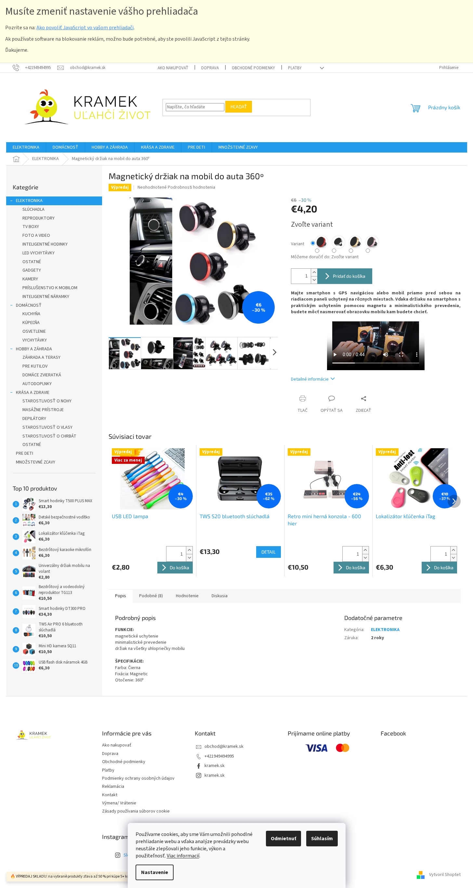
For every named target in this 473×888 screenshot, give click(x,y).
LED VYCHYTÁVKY (38, 253)
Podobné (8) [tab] (151, 596)
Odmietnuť (283, 838)
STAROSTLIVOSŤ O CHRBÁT (49, 436)
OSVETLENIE (34, 331)
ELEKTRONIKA (29, 200)
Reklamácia (113, 786)
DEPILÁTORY (34, 418)
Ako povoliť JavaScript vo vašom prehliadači (85, 27)
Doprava (210, 68)
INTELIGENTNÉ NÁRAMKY (45, 296)
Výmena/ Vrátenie (119, 803)
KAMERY (30, 279)
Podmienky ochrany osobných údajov (138, 778)
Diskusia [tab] (220, 596)
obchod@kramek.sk (223, 746)
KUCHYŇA (31, 314)
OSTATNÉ (31, 262)
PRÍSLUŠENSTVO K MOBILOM (49, 288)
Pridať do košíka (349, 276)
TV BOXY (30, 226)
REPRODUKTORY (38, 218)
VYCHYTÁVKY (34, 340)
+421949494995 (219, 756)
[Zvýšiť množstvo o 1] (314, 272)
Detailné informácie (310, 379)
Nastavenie (154, 872)
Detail (268, 552)
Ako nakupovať (173, 68)
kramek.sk (214, 765)
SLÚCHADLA (33, 209)
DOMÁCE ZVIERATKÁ (41, 375)
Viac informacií (183, 855)
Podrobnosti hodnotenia (191, 187)
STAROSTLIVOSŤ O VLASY (47, 427)
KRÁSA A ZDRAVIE (32, 392)
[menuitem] (26, 147)
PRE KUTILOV (34, 366)
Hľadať (238, 106)
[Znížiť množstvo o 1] (314, 280)
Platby (295, 68)
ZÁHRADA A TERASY (41, 357)
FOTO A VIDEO (36, 235)
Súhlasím (322, 838)
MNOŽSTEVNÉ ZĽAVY (35, 462)
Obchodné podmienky (253, 68)
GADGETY (31, 270)
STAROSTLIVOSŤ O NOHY (47, 401)
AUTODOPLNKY (37, 384)
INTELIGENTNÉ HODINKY (45, 244)
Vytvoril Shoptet (445, 874)
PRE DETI (24, 453)
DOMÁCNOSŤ (29, 305)
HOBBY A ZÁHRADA (34, 349)
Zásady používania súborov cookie (136, 811)
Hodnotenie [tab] (187, 596)
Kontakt (109, 795)
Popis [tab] (120, 596)
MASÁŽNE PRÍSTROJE (43, 410)
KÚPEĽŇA (31, 322)
